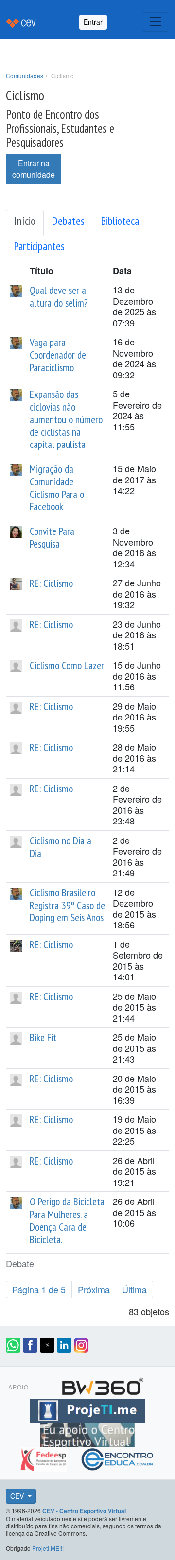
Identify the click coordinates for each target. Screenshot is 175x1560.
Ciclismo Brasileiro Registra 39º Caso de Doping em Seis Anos (67, 905)
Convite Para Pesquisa (52, 537)
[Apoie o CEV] (87, 1433)
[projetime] (87, 1409)
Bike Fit (43, 1037)
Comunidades (24, 75)
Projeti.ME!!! (48, 1548)
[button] (13, 1345)
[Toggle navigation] (155, 22)
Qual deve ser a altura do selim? (59, 296)
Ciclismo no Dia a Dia (60, 847)
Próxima (94, 1289)
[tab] (25, 223)
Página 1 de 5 (39, 1289)
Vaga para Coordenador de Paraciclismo (58, 354)
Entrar (93, 22)
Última (134, 1289)
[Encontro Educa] (118, 1458)
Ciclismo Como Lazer (67, 665)
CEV (18, 1496)
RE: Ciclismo (51, 583)
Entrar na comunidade (33, 168)
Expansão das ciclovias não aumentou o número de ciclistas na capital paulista (66, 419)
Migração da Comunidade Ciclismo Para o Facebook (57, 487)
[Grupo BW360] (102, 1385)
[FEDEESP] (44, 1458)
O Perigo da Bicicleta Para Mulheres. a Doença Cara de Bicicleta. (67, 1220)
